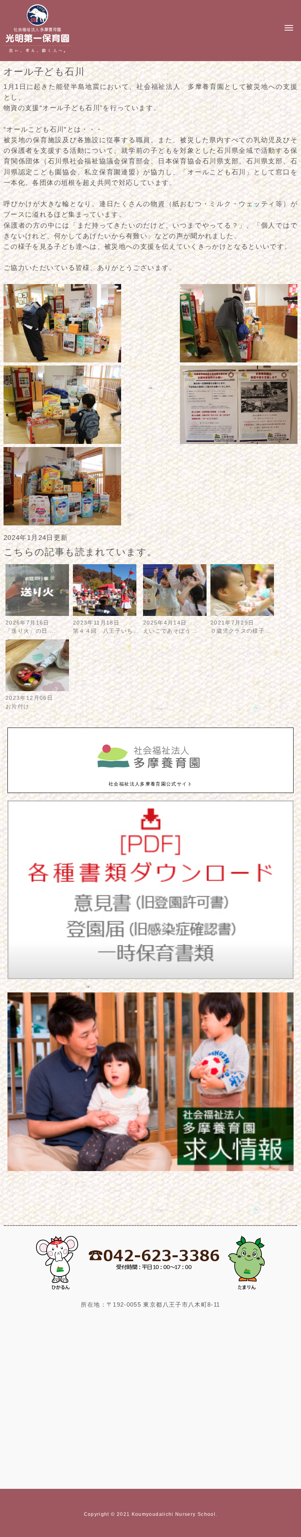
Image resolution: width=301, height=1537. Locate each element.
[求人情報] (150, 1169)
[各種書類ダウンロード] (150, 977)
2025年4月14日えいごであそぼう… (170, 627)
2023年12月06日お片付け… (29, 702)
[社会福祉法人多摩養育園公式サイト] (150, 776)
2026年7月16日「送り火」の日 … (30, 627)
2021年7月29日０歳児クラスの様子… (240, 627)
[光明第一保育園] (37, 54)
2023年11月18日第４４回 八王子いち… (106, 627)
